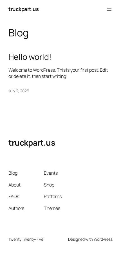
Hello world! (29, 57)
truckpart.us (23, 9)
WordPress (103, 239)
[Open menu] (109, 9)
